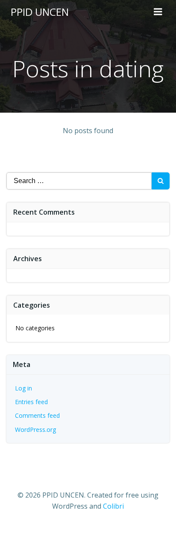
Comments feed (37, 415)
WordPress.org (35, 429)
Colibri (113, 506)
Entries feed (31, 402)
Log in (23, 388)
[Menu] (158, 12)
